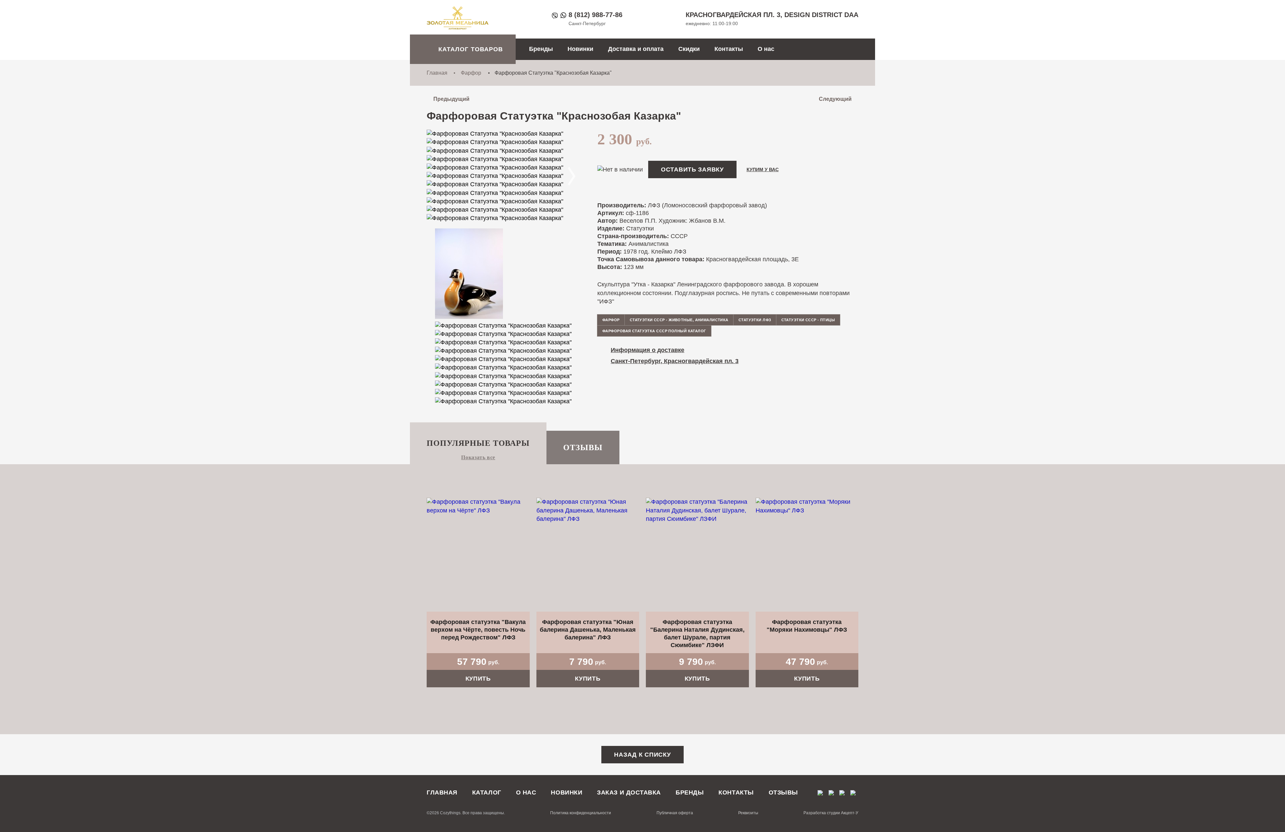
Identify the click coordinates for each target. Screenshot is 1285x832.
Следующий (835, 99)
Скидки (689, 49)
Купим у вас (763, 169)
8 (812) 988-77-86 (595, 14)
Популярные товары (478, 443)
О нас (766, 49)
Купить (478, 678)
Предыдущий (451, 99)
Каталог (486, 792)
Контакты (728, 49)
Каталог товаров (470, 49)
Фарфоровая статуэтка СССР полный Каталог (654, 331)
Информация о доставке (647, 350)
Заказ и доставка (629, 792)
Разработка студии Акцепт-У (830, 813)
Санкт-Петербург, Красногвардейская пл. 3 (675, 361)
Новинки (580, 49)
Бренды (541, 49)
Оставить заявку (692, 169)
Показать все (478, 457)
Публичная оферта (675, 813)
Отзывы (583, 447)
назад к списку (642, 754)
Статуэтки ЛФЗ (755, 320)
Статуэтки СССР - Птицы (808, 320)
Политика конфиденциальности (580, 813)
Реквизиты (748, 813)
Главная (437, 73)
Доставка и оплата (636, 49)
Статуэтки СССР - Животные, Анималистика (679, 320)
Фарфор (471, 73)
